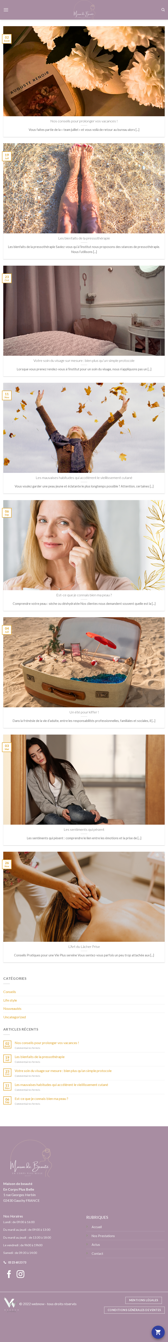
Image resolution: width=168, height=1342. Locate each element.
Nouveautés (12, 1009)
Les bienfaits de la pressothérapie (40, 1057)
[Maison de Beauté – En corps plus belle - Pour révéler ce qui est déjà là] (84, 10)
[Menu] (6, 9)
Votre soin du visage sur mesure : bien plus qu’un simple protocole (63, 1070)
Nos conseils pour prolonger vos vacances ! (47, 1043)
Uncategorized (14, 1017)
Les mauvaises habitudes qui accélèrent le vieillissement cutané (61, 1084)
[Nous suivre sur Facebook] (9, 1274)
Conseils (9, 992)
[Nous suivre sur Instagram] (20, 1274)
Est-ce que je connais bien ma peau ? (41, 1098)
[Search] (163, 10)
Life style (10, 1000)
